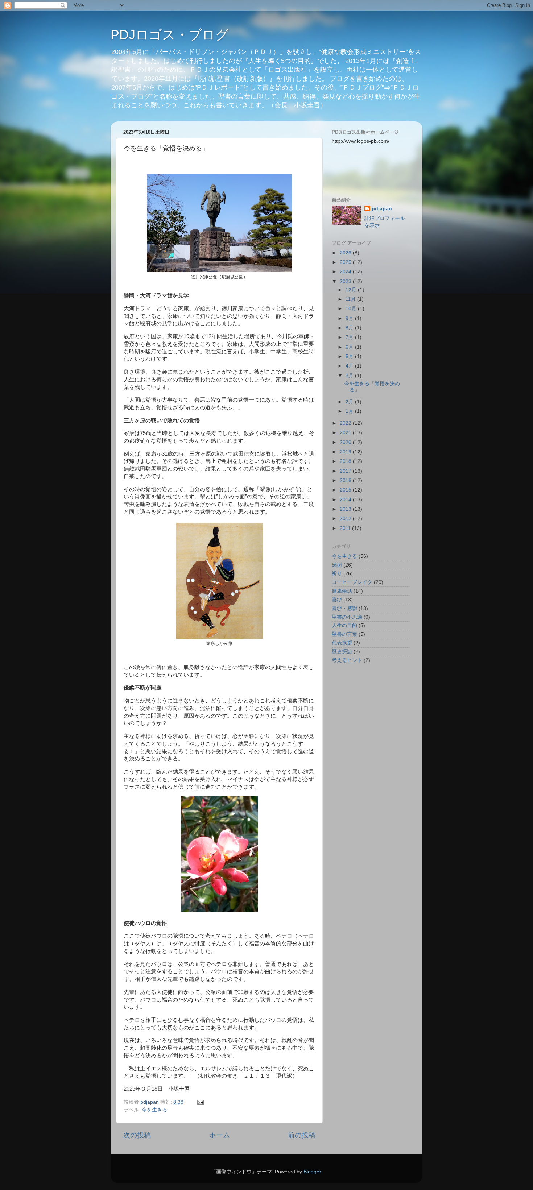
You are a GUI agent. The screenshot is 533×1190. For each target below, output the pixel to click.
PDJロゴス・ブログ (170, 34)
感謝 (337, 565)
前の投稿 (301, 1135)
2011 (346, 528)
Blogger (312, 1171)
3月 (350, 375)
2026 (346, 253)
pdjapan (382, 208)
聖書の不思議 (347, 617)
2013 (346, 509)
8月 (350, 328)
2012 (346, 518)
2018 (346, 461)
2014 (346, 499)
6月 (350, 347)
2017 (346, 471)
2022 (346, 423)
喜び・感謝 (344, 608)
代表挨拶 (342, 643)
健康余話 (342, 591)
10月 (352, 308)
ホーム (219, 1135)
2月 (350, 402)
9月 (350, 318)
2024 (346, 271)
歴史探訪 (342, 651)
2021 (346, 432)
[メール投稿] (200, 1102)
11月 (351, 299)
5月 (350, 356)
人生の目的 (344, 625)
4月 (350, 366)
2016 (346, 480)
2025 (346, 262)
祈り (337, 573)
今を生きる (154, 1109)
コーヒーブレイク (352, 582)
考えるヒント (347, 660)
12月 (352, 290)
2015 (346, 490)
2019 (346, 452)
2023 (346, 281)
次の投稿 (137, 1135)
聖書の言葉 (344, 634)
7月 (350, 337)
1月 (350, 411)
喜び (337, 599)
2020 (346, 442)
